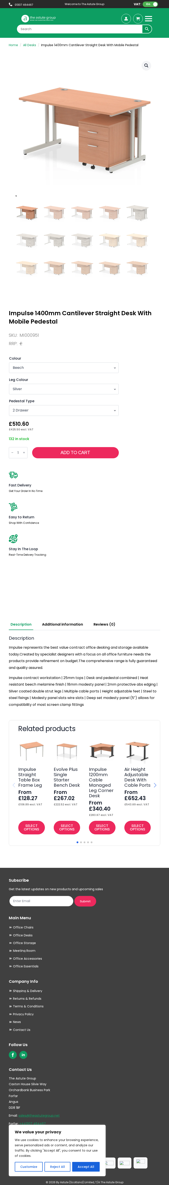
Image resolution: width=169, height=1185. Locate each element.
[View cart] (138, 19)
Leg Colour (18, 380)
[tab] (21, 624)
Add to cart (75, 452)
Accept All (86, 1167)
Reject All (57, 1167)
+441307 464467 (32, 1123)
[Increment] (24, 452)
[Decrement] (12, 452)
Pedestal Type (21, 401)
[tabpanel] (84, 671)
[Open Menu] (148, 18)
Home (13, 45)
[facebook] (13, 1055)
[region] (57, 1150)
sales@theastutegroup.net (39, 1115)
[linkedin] (23, 1055)
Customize (28, 1167)
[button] (146, 65)
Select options (31, 827)
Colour (15, 358)
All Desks (29, 45)
